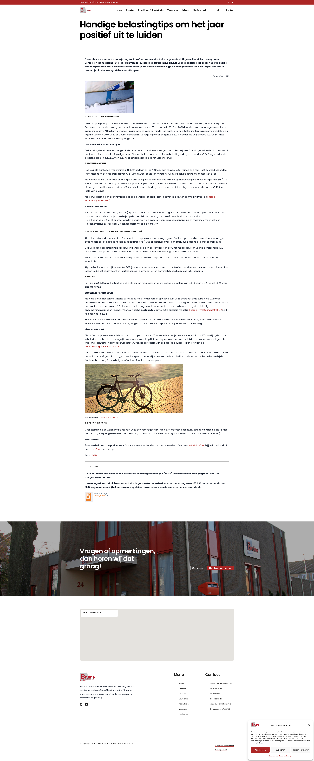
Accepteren (260, 750)
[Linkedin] (86, 704)
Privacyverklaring (285, 756)
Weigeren (280, 750)
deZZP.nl (95, 455)
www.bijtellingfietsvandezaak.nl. (102, 346)
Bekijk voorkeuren (301, 750)
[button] (309, 725)
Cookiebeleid (273, 756)
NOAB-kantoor (197, 445)
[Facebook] (228, 2)
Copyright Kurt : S (108, 417)
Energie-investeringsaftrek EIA (205, 309)
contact (96, 449)
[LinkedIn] (232, 2)
